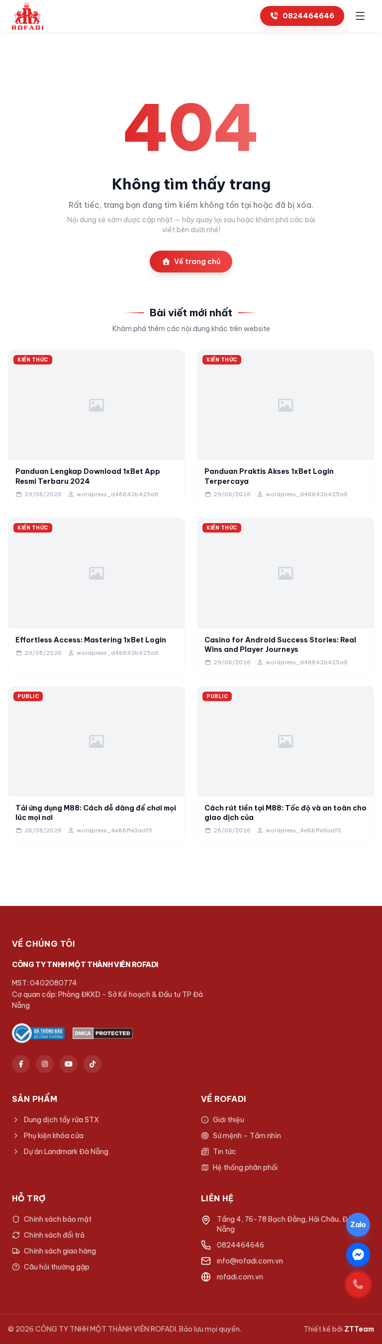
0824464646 (308, 15)
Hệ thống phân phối (245, 1167)
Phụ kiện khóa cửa (54, 1135)
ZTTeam (359, 1329)
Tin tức (224, 1151)
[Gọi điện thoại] (358, 1284)
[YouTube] (69, 1064)
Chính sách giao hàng (60, 1251)
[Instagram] (45, 1064)
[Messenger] (358, 1254)
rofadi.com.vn (240, 1276)
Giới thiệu (228, 1119)
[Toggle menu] (360, 16)
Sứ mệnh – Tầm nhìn (247, 1135)
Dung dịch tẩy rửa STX (61, 1119)
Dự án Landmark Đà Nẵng (66, 1151)
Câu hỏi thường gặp (57, 1266)
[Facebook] (21, 1064)
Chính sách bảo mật (58, 1219)
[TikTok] (92, 1064)
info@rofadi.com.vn (250, 1260)
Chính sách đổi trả (54, 1235)
